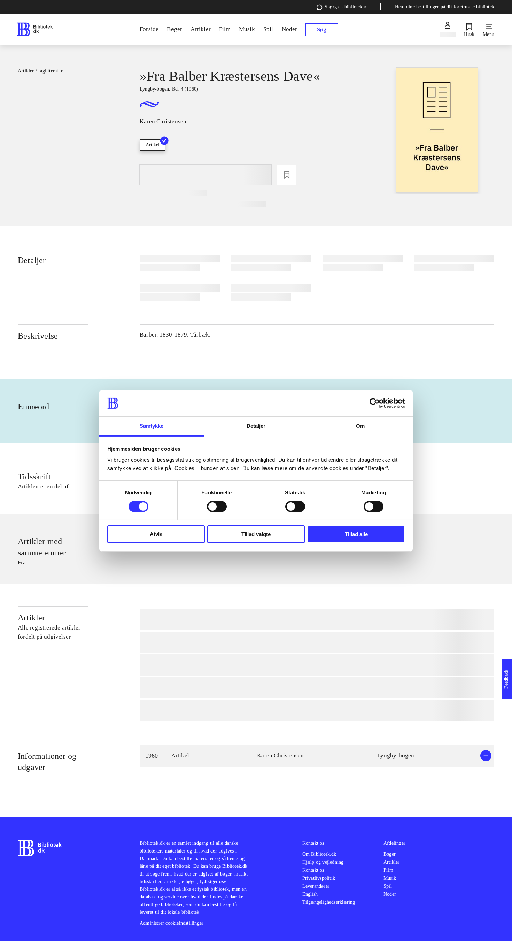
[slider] (437, 130)
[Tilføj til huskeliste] (286, 175)
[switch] (217, 506)
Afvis (156, 534)
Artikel (153, 144)
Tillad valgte (256, 534)
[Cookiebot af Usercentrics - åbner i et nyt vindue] (374, 403)
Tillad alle (356, 534)
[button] (317, 756)
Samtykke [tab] (152, 426)
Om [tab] (360, 426)
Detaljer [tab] (256, 426)
